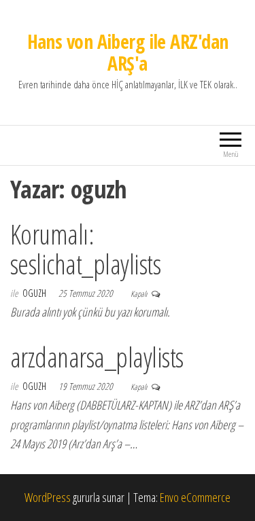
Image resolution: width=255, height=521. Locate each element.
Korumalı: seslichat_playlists (85, 249)
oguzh (35, 293)
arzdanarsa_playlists (97, 357)
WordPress (47, 497)
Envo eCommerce (195, 497)
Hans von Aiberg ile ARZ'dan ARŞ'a (127, 52)
